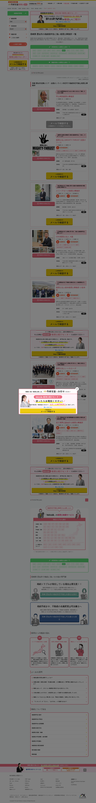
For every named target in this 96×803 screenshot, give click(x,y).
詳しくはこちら (48, 407)
